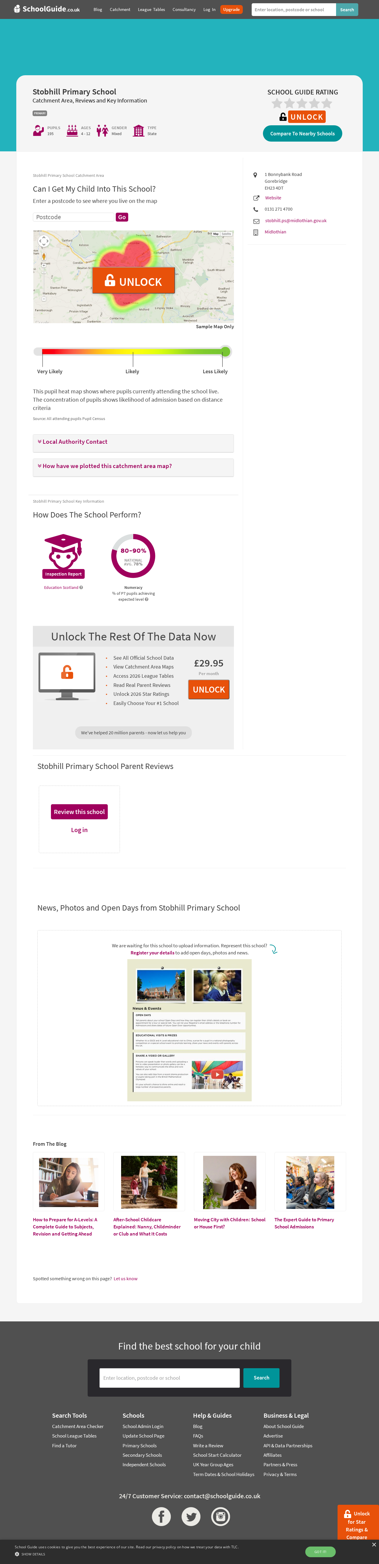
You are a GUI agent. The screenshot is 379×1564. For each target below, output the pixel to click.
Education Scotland (61, 587)
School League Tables (74, 1435)
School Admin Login (143, 1426)
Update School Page (143, 1435)
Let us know (125, 1278)
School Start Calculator (217, 1455)
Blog (198, 1426)
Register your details (152, 952)
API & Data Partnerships (288, 1445)
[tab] (133, 443)
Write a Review (208, 1445)
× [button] (374, 1545)
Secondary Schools (142, 1455)
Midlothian (275, 232)
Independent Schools (144, 1464)
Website (273, 198)
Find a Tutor (64, 1445)
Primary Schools (140, 1445)
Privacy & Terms (280, 1474)
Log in (79, 830)
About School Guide (284, 1426)
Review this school (79, 811)
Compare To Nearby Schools (302, 133)
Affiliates (273, 1455)
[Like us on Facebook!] (160, 1516)
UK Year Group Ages (213, 1464)
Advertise (273, 1435)
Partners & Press (280, 1464)
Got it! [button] (320, 1551)
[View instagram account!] (219, 1516)
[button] (133, 442)
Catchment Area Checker (78, 1426)
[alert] (189, 1552)
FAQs (198, 1435)
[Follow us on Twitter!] (189, 1516)
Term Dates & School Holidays (223, 1474)
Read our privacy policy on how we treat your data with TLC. (187, 1546)
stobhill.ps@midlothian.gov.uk (296, 220)
